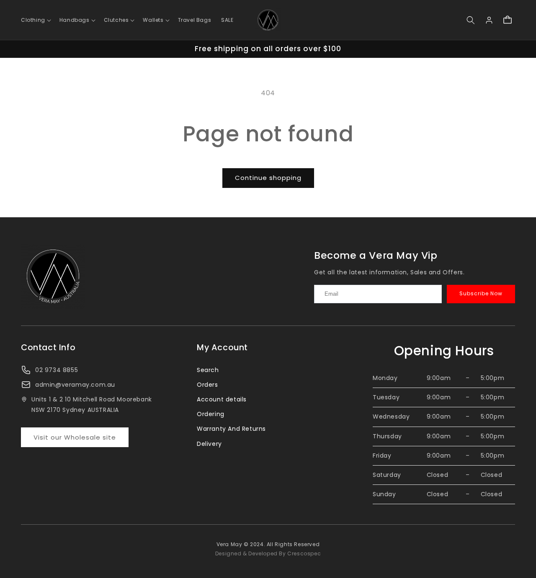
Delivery (209, 444)
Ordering (210, 414)
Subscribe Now (480, 293)
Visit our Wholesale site (75, 437)
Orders (207, 384)
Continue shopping (268, 177)
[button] (35, 20)
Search (208, 370)
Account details (222, 399)
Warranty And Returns (231, 428)
